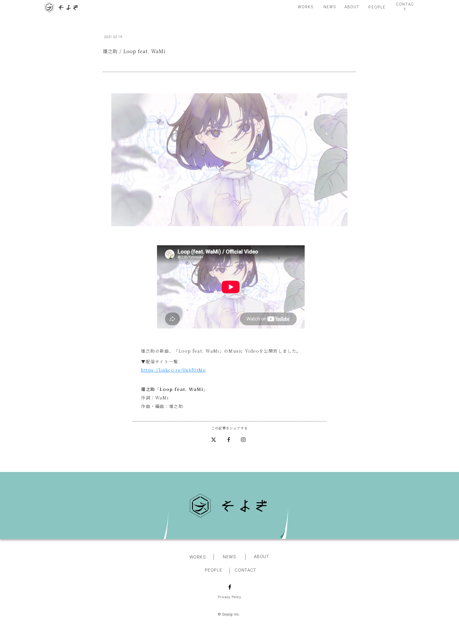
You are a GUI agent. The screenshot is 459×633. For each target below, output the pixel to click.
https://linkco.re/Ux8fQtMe (173, 370)
